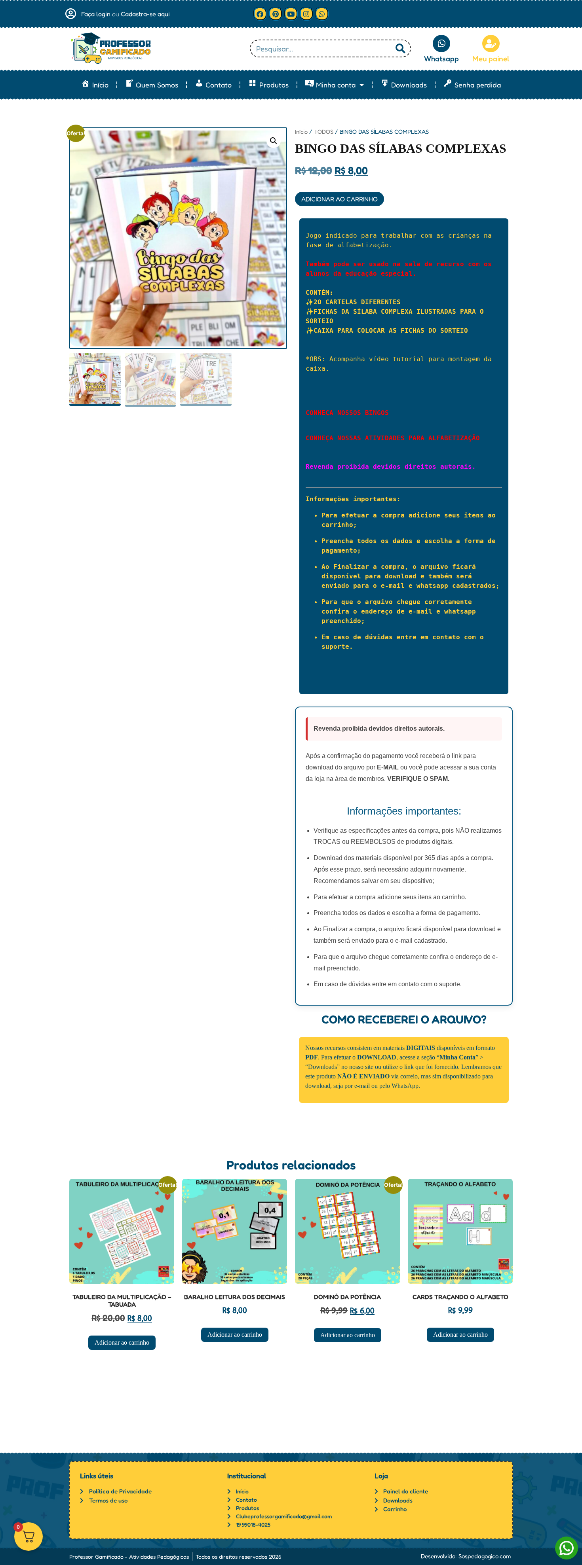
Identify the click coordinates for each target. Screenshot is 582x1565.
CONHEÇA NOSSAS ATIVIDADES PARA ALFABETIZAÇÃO (393, 438)
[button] (273, 141)
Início (301, 131)
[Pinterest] (275, 14)
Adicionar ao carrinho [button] (122, 1342)
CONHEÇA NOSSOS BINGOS (347, 413)
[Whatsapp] (322, 14)
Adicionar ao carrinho (339, 199)
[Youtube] (291, 14)
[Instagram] (306, 14)
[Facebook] (260, 14)
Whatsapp (441, 58)
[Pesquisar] (400, 48)
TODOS (323, 131)
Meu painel (491, 58)
